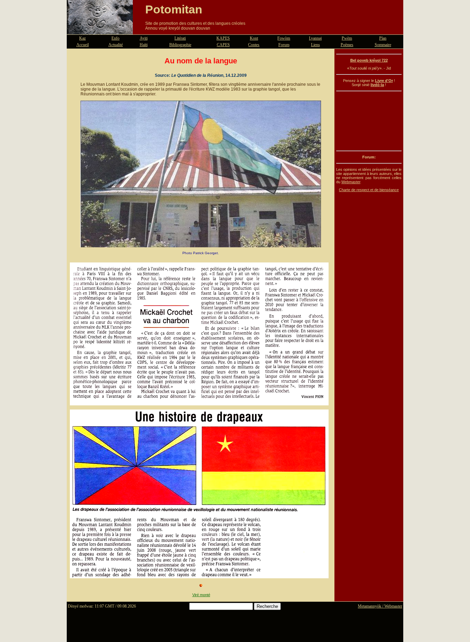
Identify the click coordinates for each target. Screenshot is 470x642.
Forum (283, 44)
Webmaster (350, 182)
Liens (315, 44)
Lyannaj (315, 38)
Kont (254, 38)
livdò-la (377, 85)
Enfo (115, 38)
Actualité (115, 44)
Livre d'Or (384, 81)
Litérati (180, 38)
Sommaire (383, 44)
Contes (253, 44)
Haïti (144, 44)
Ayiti (144, 38)
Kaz (82, 38)
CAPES (223, 44)
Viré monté (201, 595)
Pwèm (347, 38)
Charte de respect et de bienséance (369, 190)
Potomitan (173, 9)
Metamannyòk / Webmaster (380, 606)
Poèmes (347, 44)
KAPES (223, 38)
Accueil (82, 44)
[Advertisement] (369, 121)
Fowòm (283, 38)
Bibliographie (180, 44)
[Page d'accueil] (100, 30)
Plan (382, 38)
